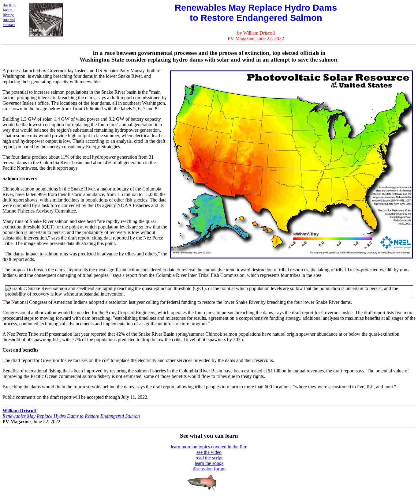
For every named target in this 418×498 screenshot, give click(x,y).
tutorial (9, 19)
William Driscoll (19, 410)
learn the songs (209, 463)
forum (8, 10)
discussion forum (209, 468)
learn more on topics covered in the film (209, 446)
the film (9, 5)
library (8, 15)
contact (9, 24)
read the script (209, 457)
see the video (209, 452)
